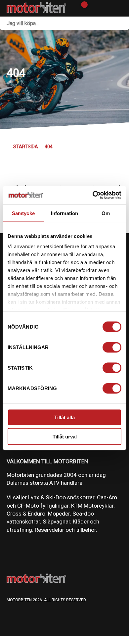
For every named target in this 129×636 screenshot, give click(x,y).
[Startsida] (36, 8)
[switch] (112, 347)
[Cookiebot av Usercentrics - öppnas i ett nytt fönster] (92, 195)
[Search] (122, 23)
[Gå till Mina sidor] (93, 8)
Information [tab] (64, 213)
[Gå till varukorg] (82, 8)
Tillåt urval (65, 436)
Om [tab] (106, 213)
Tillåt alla (64, 417)
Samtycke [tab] (23, 213)
